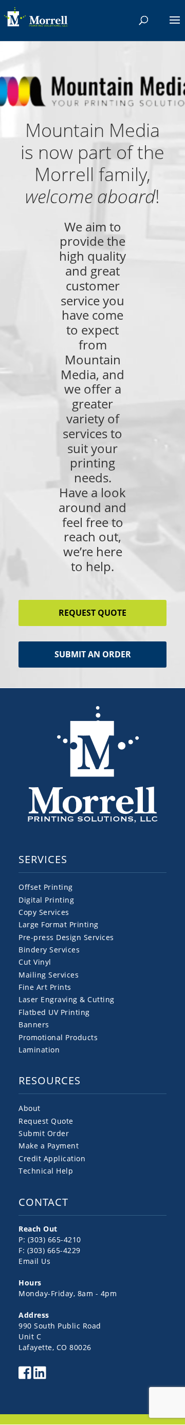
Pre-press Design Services (66, 937)
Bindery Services (49, 949)
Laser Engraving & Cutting (66, 999)
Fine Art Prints (44, 987)
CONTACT (43, 1202)
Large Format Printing (58, 924)
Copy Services (43, 912)
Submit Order (43, 1133)
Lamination (39, 1050)
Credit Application (51, 1158)
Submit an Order (92, 654)
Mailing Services (48, 975)
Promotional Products (58, 1037)
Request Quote (92, 612)
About (29, 1108)
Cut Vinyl (34, 962)
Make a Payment (48, 1145)
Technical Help (45, 1171)
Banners (33, 1024)
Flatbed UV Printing (54, 1012)
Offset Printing (45, 887)
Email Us (34, 1261)
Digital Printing (46, 900)
